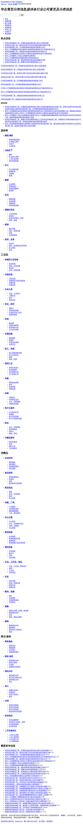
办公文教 (9, 517)
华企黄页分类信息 (7, 821)
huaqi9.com (18, 821)
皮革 (10, 250)
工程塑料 (12, 184)
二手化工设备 (14, 735)
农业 (7, 195)
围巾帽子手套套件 (15, 629)
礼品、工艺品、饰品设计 (18, 566)
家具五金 (12, 300)
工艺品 (11, 570)
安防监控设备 (14, 310)
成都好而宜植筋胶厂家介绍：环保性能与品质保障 (22, 809)
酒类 (10, 481)
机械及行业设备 (11, 259)
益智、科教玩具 (14, 583)
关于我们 (12, 2)
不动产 (11, 144)
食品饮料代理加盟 (15, 483)
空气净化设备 (14, 329)
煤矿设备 (12, 229)
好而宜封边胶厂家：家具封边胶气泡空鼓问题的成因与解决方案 (27, 45)
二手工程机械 (14, 737)
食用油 (11, 479)
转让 (10, 682)
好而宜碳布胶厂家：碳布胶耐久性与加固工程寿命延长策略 (26, 792)
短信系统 (12, 557)
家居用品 (9, 488)
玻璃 (10, 175)
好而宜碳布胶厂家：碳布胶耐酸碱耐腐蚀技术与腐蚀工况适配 (27, 795)
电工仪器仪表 (14, 355)
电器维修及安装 (14, 538)
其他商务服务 (14, 652)
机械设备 (8, 21)
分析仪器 (12, 278)
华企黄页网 (5, 2)
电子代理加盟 (14, 416)
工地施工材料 (14, 142)
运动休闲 (9, 458)
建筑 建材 (9, 135)
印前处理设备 (14, 404)
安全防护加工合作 (15, 312)
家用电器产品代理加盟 (17, 543)
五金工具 (9, 289)
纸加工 (11, 431)
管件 (10, 298)
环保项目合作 (14, 327)
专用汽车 (12, 344)
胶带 (10, 384)
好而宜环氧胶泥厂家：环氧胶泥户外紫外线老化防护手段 (25, 771)
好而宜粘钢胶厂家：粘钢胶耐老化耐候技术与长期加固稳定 (26, 790)
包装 (7, 378)
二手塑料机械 (14, 741)
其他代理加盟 (14, 707)
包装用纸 (12, 387)
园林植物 (12, 199)
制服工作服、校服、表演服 (18, 610)
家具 (10, 492)
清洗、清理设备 (14, 270)
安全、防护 (9, 304)
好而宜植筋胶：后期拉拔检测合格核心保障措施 (22, 784)
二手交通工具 (14, 739)
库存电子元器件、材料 (17, 722)
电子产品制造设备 (15, 418)
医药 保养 (9, 656)
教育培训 (12, 645)
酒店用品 (12, 464)
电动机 (11, 268)
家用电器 (9, 532)
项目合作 (9, 671)
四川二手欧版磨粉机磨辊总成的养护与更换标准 (22, 123)
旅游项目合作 (14, 679)
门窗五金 (12, 295)
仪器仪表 (9, 274)
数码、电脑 (9, 591)
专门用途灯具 (14, 374)
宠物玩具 (12, 587)
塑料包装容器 (14, 382)
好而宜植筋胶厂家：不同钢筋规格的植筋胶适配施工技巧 (25, 47)
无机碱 (11, 173)
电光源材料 (13, 370)
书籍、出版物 (14, 526)
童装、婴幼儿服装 (15, 617)
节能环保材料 (14, 325)
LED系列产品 (14, 412)
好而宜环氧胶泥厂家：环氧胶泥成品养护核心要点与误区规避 (27, 43)
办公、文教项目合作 (16, 523)
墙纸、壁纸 (13, 433)
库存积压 (9, 716)
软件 (10, 596)
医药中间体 (13, 662)
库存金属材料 (14, 720)
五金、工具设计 (14, 293)
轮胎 (10, 444)
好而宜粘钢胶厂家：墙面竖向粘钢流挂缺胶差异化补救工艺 (26, 51)
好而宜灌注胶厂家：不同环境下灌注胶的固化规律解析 (24, 782)
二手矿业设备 (14, 159)
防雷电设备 (13, 314)
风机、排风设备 (14, 266)
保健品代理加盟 (14, 667)
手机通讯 (12, 598)
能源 (7, 224)
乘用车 (11, 340)
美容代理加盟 (14, 705)
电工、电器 (9, 349)
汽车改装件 (13, 448)
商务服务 (9, 641)
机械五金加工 (14, 690)
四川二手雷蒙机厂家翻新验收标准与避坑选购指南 (22, 797)
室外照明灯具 (14, 372)
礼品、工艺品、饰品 (13, 562)
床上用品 (12, 248)
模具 (10, 696)
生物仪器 (12, 285)
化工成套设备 (14, 169)
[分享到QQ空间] (9, 4)
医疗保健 (8, 23)
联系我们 (19, 2)
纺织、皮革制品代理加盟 (18, 245)
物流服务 (12, 338)
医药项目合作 (14, 660)
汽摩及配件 (9, 438)
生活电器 (12, 536)
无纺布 (11, 243)
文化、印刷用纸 (14, 401)
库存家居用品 (14, 724)
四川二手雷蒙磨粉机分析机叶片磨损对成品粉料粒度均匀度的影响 (28, 53)
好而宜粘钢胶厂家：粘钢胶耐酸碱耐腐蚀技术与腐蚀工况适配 (27, 788)
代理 (7, 701)
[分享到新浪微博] (11, 4)
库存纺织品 (13, 726)
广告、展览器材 (14, 513)
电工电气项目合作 (15, 677)
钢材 (10, 154)
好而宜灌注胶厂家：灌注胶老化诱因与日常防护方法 (57, 123)
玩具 (7, 577)
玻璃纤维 (12, 171)
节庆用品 (12, 572)
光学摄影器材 (14, 509)
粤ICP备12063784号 (31, 821)
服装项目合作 (14, 613)
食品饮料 (9, 473)
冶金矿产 (8, 31)
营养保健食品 (14, 477)
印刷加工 (12, 397)
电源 (10, 357)
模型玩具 (12, 585)
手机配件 (12, 602)
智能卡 (11, 308)
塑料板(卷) (12, 186)
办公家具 (12, 521)
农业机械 (12, 201)
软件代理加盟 (14, 709)
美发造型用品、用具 (16, 218)
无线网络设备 (14, 600)
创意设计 (12, 650)
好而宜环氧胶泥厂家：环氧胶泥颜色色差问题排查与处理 (26, 121)
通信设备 (9, 547)
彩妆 (10, 496)
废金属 (11, 323)
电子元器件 (9, 408)
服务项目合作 (14, 675)
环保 (7, 319)
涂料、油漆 (13, 220)
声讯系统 (12, 551)
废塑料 (11, 190)
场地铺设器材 (14, 466)
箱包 (10, 632)
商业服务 (8, 33)
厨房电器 (12, 540)
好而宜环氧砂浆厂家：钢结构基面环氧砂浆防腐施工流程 (25, 60)
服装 (7, 606)
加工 (7, 686)
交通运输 (9, 334)
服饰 (7, 621)
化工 (7, 165)
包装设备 (12, 389)
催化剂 (11, 216)
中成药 (11, 664)
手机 (10, 555)
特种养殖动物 (14, 205)
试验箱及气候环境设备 (17, 280)
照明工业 (8, 29)
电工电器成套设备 (15, 353)
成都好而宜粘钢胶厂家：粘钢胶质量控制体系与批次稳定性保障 (27, 803)
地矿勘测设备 (14, 161)
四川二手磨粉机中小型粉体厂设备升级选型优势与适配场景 (26, 801)
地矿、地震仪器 (14, 231)
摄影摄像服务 (14, 511)
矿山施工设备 (14, 156)
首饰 (10, 568)
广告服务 (12, 506)
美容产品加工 (14, 694)
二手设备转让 (10, 730)
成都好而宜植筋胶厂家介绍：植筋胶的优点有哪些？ (23, 812)
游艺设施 (12, 468)
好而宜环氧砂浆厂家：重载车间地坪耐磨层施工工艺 (23, 62)
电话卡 (11, 553)
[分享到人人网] (16, 4)
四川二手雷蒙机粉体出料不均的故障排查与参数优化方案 (25, 799)
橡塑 (7, 180)
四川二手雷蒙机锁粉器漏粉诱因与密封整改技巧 (22, 58)
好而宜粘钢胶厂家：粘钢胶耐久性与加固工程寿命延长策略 (26, 786)
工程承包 (12, 146)
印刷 (7, 393)
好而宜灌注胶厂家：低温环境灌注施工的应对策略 (22, 780)
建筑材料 (8, 25)
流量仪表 (12, 283)
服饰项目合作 (14, 625)
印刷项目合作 (14, 399)
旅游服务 (12, 462)
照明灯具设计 (14, 367)
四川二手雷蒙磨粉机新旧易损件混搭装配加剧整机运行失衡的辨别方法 (30, 49)
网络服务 (12, 648)
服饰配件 (12, 627)
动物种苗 (12, 203)
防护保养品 (13, 442)
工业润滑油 (13, 214)
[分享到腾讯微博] (13, 4)
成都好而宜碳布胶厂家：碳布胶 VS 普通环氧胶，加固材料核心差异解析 (30, 805)
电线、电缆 (13, 359)
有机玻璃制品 (14, 188)
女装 (10, 615)
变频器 (11, 414)
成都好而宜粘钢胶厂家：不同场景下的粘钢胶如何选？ (24, 807)
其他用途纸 (13, 429)
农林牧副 (8, 27)
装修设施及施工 (14, 139)
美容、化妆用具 (14, 494)
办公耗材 (12, 528)
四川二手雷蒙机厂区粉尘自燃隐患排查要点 (20, 55)
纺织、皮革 (9, 239)
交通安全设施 (14, 342)
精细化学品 (9, 210)
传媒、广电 (9, 502)
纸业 (7, 423)
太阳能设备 (13, 235)
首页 (6, 19)
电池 (10, 233)
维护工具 (12, 446)
